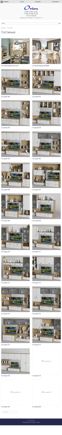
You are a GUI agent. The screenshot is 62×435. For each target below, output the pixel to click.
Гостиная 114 (5, 314)
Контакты (55, 2)
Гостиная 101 (36, 97)
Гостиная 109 (36, 221)
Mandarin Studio (35, 422)
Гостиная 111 (36, 252)
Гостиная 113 (36, 283)
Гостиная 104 (5, 159)
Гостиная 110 (5, 252)
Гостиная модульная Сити (9, 66)
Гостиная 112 (5, 283)
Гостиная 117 (36, 345)
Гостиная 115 (36, 314)
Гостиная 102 (5, 128)
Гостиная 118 (5, 376)
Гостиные (10, 28)
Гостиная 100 (5, 97)
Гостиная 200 (36, 407)
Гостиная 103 (36, 128)
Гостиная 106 (5, 190)
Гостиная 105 (36, 159)
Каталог (38, 2)
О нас (22, 2)
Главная (5, 2)
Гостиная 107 (36, 190)
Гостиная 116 (5, 345)
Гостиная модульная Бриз (40, 66)
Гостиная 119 (36, 376)
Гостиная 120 (5, 407)
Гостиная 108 (5, 221)
